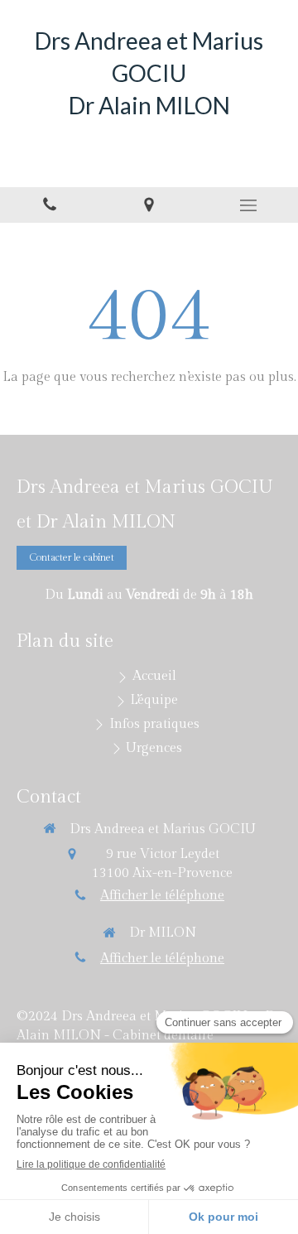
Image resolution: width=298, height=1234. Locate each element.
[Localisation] (149, 205)
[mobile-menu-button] (248, 205)
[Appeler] (49, 205)
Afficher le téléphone (162, 896)
